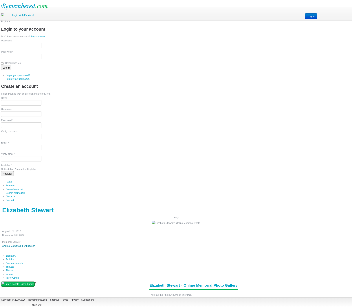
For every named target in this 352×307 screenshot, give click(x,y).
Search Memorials (15, 193)
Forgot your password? (18, 75)
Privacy (75, 299)
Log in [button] (311, 16)
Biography (11, 255)
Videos (9, 274)
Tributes (10, 266)
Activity (10, 259)
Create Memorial (14, 189)
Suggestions (87, 299)
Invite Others (12, 277)
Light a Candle (26, 284)
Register (7, 173)
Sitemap (54, 299)
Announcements (14, 263)
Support (10, 200)
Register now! (38, 36)
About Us (11, 196)
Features (10, 185)
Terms (64, 299)
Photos (9, 270)
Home (9, 182)
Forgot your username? (18, 79)
